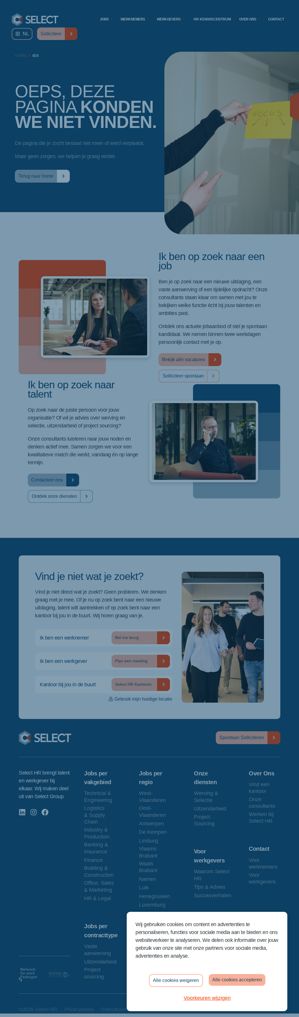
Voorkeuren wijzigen (207, 998)
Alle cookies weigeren (176, 980)
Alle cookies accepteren (237, 979)
